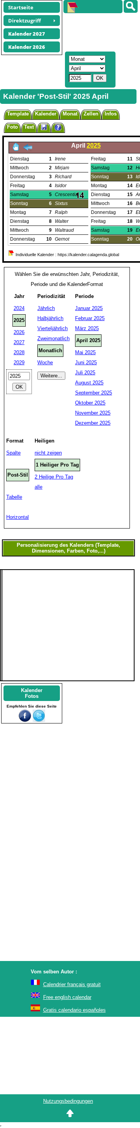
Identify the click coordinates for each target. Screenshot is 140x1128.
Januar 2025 (89, 308)
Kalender (45, 114)
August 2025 (89, 383)
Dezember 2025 (92, 423)
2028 (19, 352)
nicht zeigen (48, 453)
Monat (70, 114)
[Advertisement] (98, 31)
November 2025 (92, 413)
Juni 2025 (86, 362)
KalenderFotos (31, 693)
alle (38, 487)
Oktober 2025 (90, 403)
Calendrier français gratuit (72, 984)
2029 (19, 362)
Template (18, 114)
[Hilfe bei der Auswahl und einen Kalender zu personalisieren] (58, 128)
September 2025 (93, 393)
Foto (12, 127)
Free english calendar (67, 997)
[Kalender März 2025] (27, 149)
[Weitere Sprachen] (131, 6)
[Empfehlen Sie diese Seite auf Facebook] (25, 720)
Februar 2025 (90, 318)
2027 (19, 342)
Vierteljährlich (52, 328)
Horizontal (17, 517)
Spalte (13, 453)
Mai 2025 (85, 352)
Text (29, 127)
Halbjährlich (50, 318)
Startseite (20, 7)
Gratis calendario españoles (74, 1010)
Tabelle (14, 497)
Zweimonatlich (53, 338)
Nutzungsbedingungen (68, 1101)
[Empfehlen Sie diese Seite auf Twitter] (39, 720)
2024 (19, 308)
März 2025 (87, 328)
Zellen (91, 114)
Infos (111, 114)
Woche (45, 362)
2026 (19, 332)
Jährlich (46, 308)
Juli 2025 (85, 372)
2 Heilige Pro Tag (54, 477)
